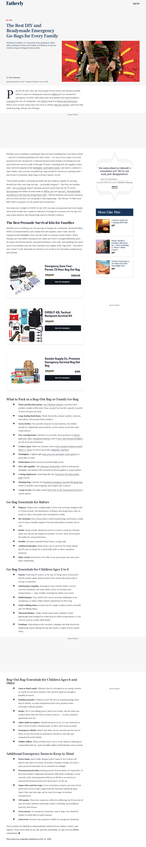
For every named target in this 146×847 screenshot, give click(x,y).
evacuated (10, 101)
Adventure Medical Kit (50, 466)
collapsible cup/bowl (60, 450)
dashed (44, 101)
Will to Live (49, 191)
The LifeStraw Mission (53, 404)
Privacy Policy (130, 182)
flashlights (37, 168)
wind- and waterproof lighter (70, 438)
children (55, 94)
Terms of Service (121, 182)
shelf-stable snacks (51, 168)
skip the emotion (61, 105)
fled (67, 97)
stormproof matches (42, 438)
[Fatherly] (15, 3)
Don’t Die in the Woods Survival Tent (64, 490)
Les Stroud (21, 188)
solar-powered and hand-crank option (59, 454)
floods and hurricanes (67, 101)
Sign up (115, 187)
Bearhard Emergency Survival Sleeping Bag (63, 482)
